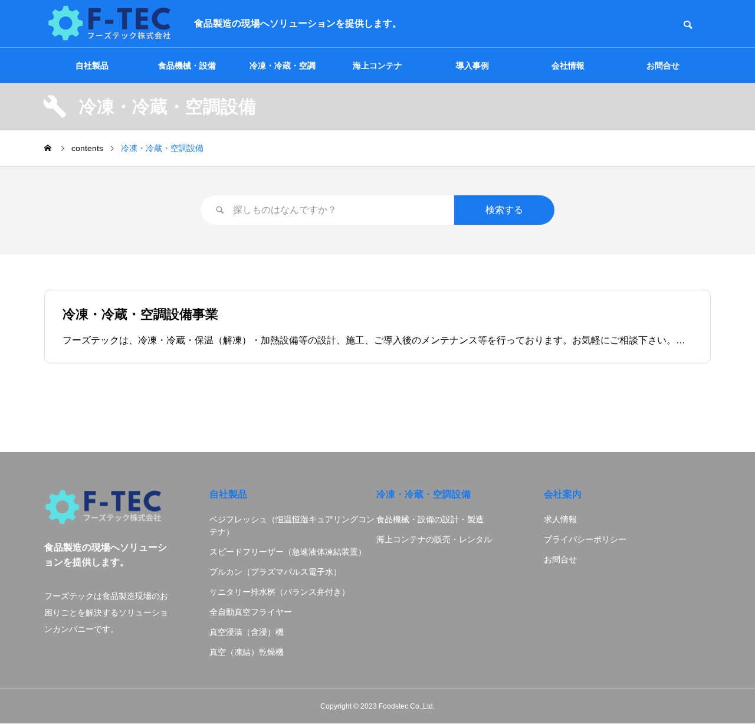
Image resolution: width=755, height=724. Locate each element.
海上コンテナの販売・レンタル (434, 539)
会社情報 (568, 65)
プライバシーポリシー (585, 539)
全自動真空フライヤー (250, 612)
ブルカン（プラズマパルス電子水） (275, 571)
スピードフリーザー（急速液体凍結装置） (287, 551)
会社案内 (563, 494)
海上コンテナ (377, 65)
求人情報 (560, 519)
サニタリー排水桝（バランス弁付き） (279, 592)
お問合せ (663, 65)
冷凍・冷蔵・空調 (283, 65)
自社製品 (92, 65)
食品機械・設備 (187, 65)
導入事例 (472, 65)
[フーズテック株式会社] (110, 23)
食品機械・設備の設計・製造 (430, 519)
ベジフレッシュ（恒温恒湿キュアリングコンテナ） (292, 525)
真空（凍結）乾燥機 (246, 652)
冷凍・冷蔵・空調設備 (423, 494)
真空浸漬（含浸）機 (246, 632)
